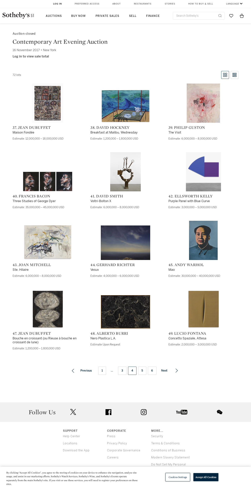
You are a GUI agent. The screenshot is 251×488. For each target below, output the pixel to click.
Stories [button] (170, 4)
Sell (132, 16)
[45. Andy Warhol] (203, 240)
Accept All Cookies (206, 477)
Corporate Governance (123, 450)
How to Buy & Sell (200, 4)
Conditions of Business (168, 450)
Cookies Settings (178, 477)
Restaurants (142, 4)
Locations (70, 443)
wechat (219, 412)
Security (157, 436)
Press (111, 436)
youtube (181, 412)
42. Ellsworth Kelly (190, 196)
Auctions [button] (54, 16)
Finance (153, 16)
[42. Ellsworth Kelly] (203, 171)
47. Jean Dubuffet (32, 333)
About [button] (116, 4)
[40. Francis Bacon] (47, 181)
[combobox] (199, 16)
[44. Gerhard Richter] (125, 242)
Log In (57, 4)
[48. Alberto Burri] (125, 312)
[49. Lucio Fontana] (203, 309)
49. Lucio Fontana (187, 333)
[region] (125, 477)
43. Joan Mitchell (32, 264)
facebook (108, 412)
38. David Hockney (109, 127)
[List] (234, 75)
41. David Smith (106, 196)
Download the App (76, 450)
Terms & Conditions (165, 443)
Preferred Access (87, 4)
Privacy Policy (117, 443)
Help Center (71, 436)
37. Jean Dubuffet (32, 127)
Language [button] (232, 4)
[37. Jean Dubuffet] (47, 103)
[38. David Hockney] (125, 106)
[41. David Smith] (125, 171)
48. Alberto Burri (109, 333)
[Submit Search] (220, 15)
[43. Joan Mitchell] (47, 242)
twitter (73, 412)
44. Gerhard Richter (112, 264)
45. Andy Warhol (186, 264)
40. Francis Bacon (31, 196)
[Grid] (225, 75)
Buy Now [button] (78, 16)
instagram (144, 412)
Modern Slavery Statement (170, 457)
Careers (113, 457)
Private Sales (107, 16)
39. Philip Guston (186, 127)
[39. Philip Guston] (203, 103)
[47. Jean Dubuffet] (47, 309)
